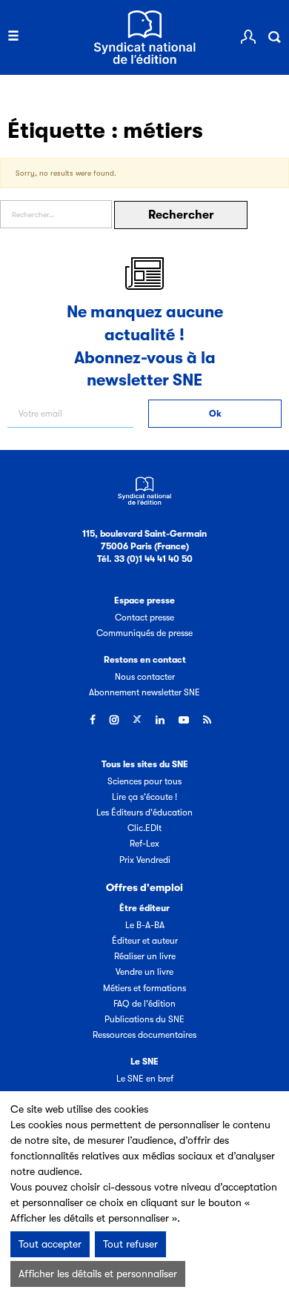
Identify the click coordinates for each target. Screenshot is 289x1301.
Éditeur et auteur (145, 941)
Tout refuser (130, 1244)
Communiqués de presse (144, 633)
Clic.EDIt (144, 828)
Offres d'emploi (144, 887)
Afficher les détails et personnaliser (98, 1274)
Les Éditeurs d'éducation (144, 812)
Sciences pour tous (144, 781)
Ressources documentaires (144, 1035)
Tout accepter (50, 1244)
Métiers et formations (144, 988)
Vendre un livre (144, 972)
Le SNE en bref (144, 1078)
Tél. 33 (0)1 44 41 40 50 (145, 559)
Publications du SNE (144, 1019)
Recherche (274, 37)
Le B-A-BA (145, 925)
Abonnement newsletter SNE (144, 692)
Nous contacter (145, 677)
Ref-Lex (144, 843)
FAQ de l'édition (144, 1004)
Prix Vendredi (144, 860)
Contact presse (144, 617)
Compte (248, 37)
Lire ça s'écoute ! (144, 797)
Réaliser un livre (145, 956)
